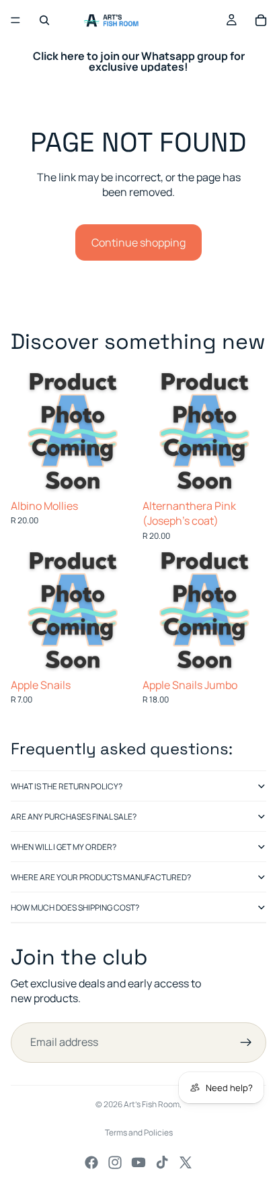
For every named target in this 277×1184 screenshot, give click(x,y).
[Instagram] (115, 1162)
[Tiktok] (162, 1162)
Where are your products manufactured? (101, 877)
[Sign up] (246, 1042)
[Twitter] (185, 1162)
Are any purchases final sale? (73, 816)
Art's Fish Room (152, 1104)
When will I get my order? (63, 847)
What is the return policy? (66, 786)
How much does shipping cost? (75, 907)
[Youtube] (138, 1162)
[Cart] (261, 20)
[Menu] (15, 20)
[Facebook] (91, 1162)
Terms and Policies (139, 1132)
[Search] (44, 20)
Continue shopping (138, 242)
